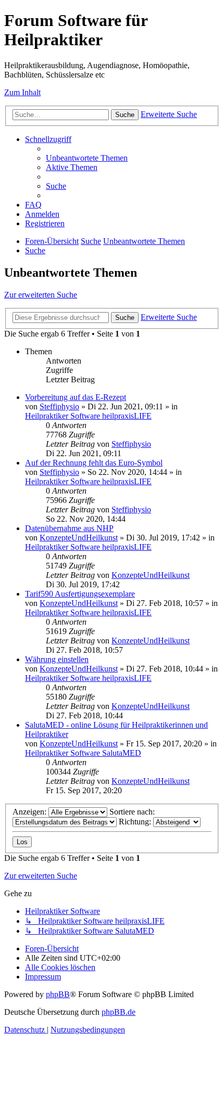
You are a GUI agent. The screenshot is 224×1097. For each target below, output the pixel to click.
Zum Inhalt (22, 92)
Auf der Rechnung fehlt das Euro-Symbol (94, 462)
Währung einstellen (57, 659)
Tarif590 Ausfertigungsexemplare (80, 593)
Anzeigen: (30, 811)
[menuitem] (87, 157)
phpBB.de (118, 1012)
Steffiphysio (59, 406)
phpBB (58, 994)
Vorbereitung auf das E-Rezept (75, 397)
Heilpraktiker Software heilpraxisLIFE (88, 415)
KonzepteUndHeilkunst (79, 537)
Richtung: (136, 821)
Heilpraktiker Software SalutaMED (83, 752)
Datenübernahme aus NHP (69, 528)
